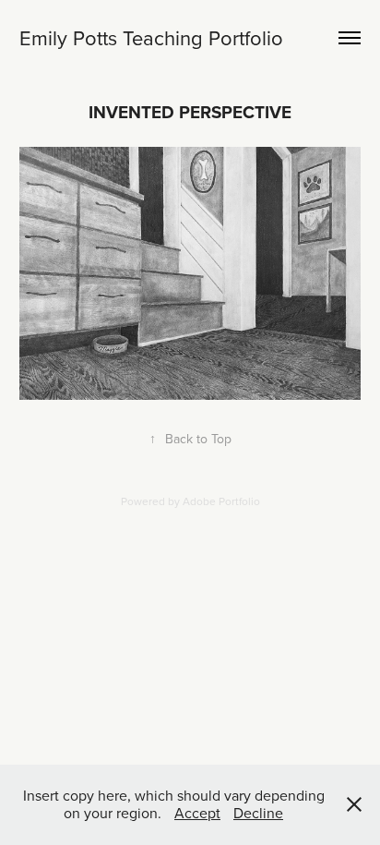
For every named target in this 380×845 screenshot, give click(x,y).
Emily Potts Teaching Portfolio (151, 37)
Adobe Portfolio (221, 501)
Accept (197, 813)
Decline (258, 813)
